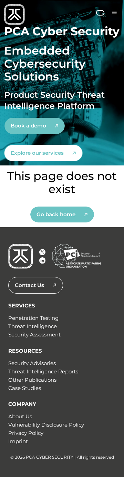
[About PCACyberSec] (42, 252)
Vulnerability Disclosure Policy (46, 424)
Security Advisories (32, 363)
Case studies (24, 388)
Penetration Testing (33, 318)
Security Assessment (34, 334)
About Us (20, 416)
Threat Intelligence (32, 326)
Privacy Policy (25, 433)
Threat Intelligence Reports (43, 371)
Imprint (18, 441)
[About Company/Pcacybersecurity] (42, 260)
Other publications (32, 379)
